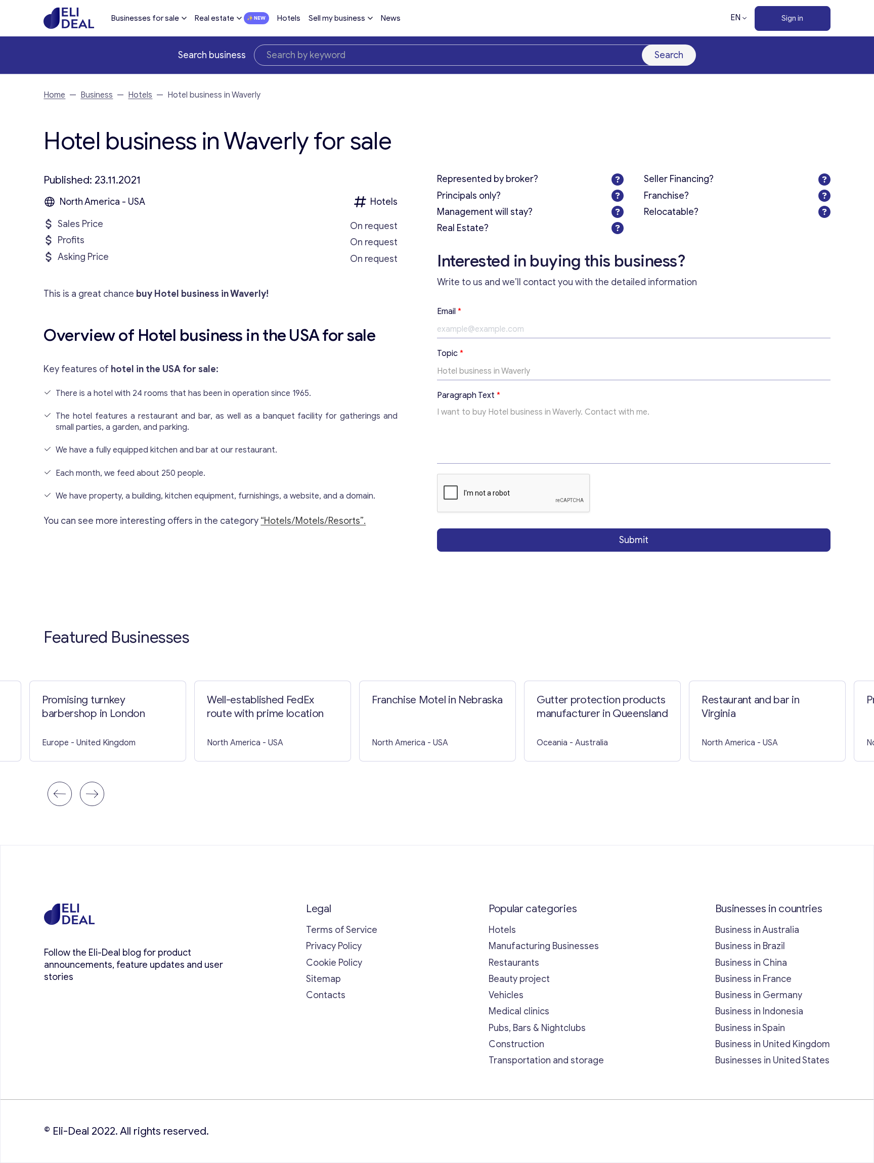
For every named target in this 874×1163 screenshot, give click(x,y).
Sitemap (323, 979)
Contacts (325, 995)
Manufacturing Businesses (544, 946)
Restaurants (514, 962)
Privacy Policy (334, 946)
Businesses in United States (772, 1060)
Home (54, 95)
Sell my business (337, 18)
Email (449, 311)
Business (96, 95)
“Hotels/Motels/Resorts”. (313, 520)
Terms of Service (341, 929)
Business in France (753, 979)
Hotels (288, 18)
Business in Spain (750, 1028)
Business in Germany (758, 995)
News (391, 18)
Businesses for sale (145, 18)
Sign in (792, 18)
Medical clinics (519, 1011)
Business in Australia (757, 929)
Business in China (751, 962)
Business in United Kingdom (772, 1044)
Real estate (214, 18)
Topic (450, 353)
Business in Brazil (750, 946)
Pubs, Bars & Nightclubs (537, 1028)
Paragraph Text (468, 395)
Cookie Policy (334, 962)
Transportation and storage (546, 1060)
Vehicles (506, 995)
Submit (633, 540)
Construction (516, 1044)
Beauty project (519, 979)
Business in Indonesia (759, 1011)
